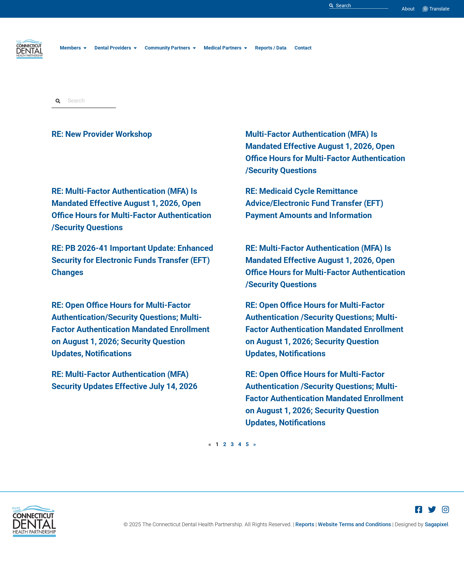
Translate (439, 9)
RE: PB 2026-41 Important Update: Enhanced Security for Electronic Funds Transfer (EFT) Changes (132, 260)
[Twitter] (432, 510)
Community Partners (167, 48)
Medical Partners (222, 48)
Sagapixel (436, 524)
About (408, 9)
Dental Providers (113, 48)
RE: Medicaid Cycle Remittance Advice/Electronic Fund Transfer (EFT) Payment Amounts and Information (314, 203)
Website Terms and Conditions (354, 524)
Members (70, 48)
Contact (303, 48)
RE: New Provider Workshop (102, 134)
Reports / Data (271, 48)
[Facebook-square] (419, 510)
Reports (304, 524)
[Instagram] (445, 510)
